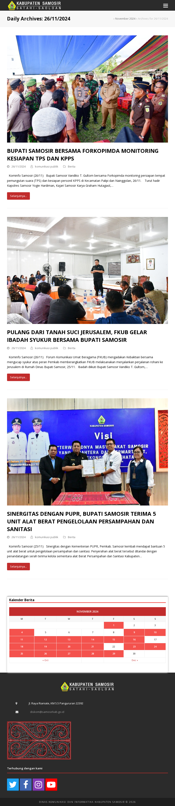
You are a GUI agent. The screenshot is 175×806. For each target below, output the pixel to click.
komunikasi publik (46, 166)
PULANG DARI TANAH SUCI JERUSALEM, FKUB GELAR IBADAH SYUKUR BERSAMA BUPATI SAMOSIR (77, 336)
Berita (71, 166)
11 (21, 639)
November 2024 (125, 18)
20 (69, 646)
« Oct (45, 660)
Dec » (135, 660)
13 (69, 639)
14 (92, 639)
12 (45, 639)
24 (155, 646)
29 (113, 653)
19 (45, 646)
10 (155, 632)
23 (134, 646)
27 (69, 653)
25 (21, 653)
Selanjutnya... (18, 196)
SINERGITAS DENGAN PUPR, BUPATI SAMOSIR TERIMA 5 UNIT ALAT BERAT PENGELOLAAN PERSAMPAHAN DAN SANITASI (81, 521)
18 (21, 646)
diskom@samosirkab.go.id (47, 712)
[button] (165, 5)
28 (92, 653)
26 (45, 653)
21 (92, 646)
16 (134, 639)
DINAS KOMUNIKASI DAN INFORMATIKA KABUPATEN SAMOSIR (82, 801)
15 (113, 639)
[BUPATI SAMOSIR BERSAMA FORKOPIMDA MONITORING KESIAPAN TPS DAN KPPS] (87, 89)
